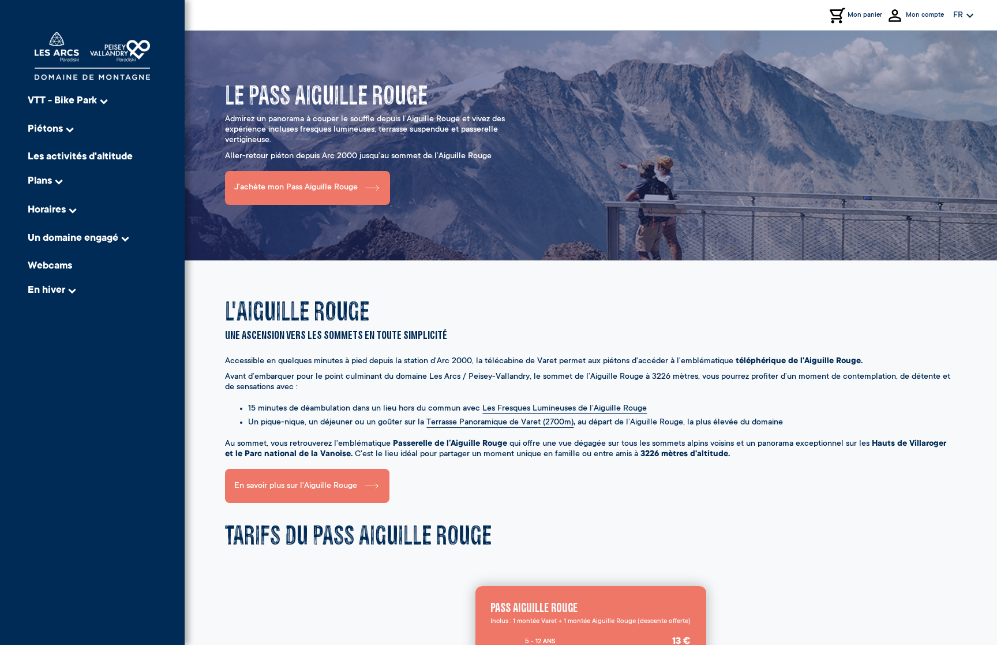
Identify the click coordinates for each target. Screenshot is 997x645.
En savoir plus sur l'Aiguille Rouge (295, 486)
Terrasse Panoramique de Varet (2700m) (500, 422)
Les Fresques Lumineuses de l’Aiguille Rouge (564, 408)
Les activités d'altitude (80, 157)
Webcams (50, 266)
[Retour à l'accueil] (92, 56)
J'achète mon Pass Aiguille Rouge (296, 187)
